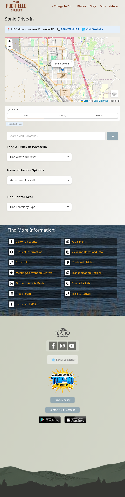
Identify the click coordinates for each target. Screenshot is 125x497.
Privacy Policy (62, 399)
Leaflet (86, 100)
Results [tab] (99, 115)
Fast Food (17, 124)
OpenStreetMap (101, 100)
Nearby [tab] (62, 115)
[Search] (112, 136)
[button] (72, 62)
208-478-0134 (70, 29)
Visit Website (95, 29)
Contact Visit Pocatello (63, 409)
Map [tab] (25, 115)
